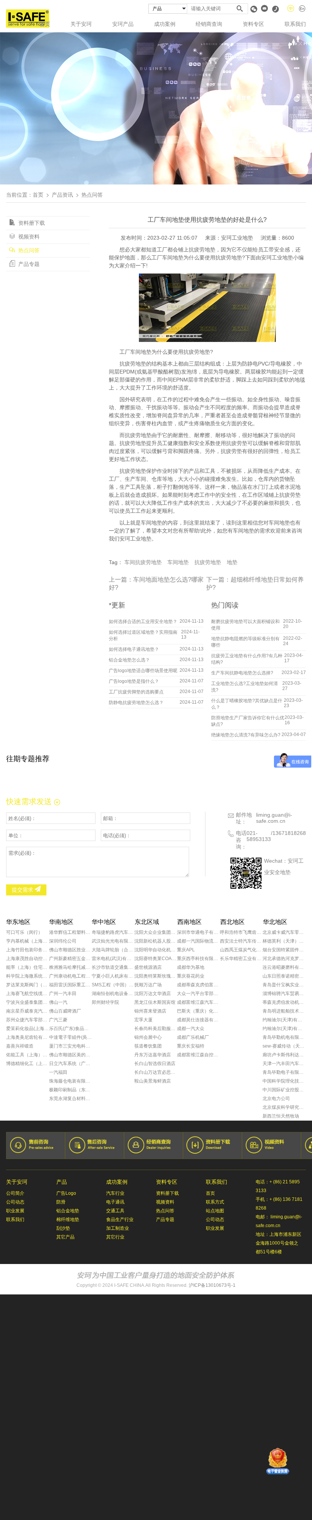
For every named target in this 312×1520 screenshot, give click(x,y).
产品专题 (28, 264)
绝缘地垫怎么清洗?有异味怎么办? (245, 735)
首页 (45, 24)
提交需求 (23, 890)
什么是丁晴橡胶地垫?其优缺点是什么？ (246, 704)
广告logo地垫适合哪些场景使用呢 (143, 670)
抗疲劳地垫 (207, 562)
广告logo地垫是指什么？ (134, 681)
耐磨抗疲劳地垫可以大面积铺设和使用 (245, 625)
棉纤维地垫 (67, 1219)
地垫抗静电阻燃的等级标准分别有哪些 (245, 642)
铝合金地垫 (67, 1210)
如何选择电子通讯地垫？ (134, 649)
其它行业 (115, 1237)
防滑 (60, 1202)
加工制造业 (117, 1228)
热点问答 (28, 250)
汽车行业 (115, 1193)
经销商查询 (209, 24)
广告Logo (66, 1193)
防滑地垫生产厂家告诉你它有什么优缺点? (247, 721)
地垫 (232, 562)
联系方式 (215, 1202)
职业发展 (15, 1210)
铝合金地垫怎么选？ (129, 660)
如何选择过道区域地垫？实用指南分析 (143, 635)
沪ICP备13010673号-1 (212, 1285)
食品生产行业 (120, 1219)
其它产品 (65, 1237)
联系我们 (295, 24)
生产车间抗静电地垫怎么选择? (242, 673)
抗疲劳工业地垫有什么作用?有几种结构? (246, 659)
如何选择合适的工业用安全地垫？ (143, 621)
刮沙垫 (63, 1228)
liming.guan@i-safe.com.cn (274, 818)
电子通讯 (115, 1202)
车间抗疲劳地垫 (143, 562)
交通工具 (115, 1210)
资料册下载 (31, 223)
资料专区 (253, 24)
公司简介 (15, 1193)
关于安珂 (81, 24)
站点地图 (215, 1210)
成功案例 (164, 24)
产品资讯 (62, 195)
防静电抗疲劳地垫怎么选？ (136, 702)
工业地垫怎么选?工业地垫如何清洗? (244, 687)
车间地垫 (178, 562)
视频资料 (28, 237)
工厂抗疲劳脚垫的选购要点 (136, 692)
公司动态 (15, 1202)
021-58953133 (259, 836)
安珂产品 (123, 24)
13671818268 (289, 833)
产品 (61, 1182)
